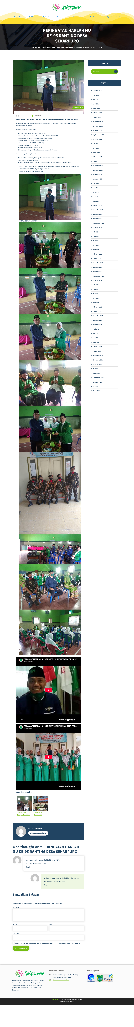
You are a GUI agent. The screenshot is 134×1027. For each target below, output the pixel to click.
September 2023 (98, 223)
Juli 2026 (96, 95)
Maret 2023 (96, 250)
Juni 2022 (96, 289)
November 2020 (98, 360)
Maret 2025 (96, 152)
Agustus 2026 (97, 91)
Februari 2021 (97, 347)
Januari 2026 (97, 117)
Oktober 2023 (97, 219)
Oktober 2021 (97, 325)
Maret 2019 (96, 391)
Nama (15, 924)
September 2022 (98, 276)
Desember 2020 (98, 355)
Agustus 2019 (97, 382)
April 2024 (96, 197)
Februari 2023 (97, 254)
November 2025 (98, 126)
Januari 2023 (97, 258)
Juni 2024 (96, 188)
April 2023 (96, 245)
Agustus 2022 (97, 280)
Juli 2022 (96, 285)
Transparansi (77, 17)
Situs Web (16, 934)
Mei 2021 (95, 333)
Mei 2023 (95, 241)
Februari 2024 (97, 205)
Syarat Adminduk (113, 17)
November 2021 (98, 320)
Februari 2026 (97, 113)
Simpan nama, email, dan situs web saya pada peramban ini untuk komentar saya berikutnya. (47, 943)
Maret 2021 (96, 342)
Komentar (17, 907)
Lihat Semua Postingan (38, 833)
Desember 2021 (98, 316)
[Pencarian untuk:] (104, 71)
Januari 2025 (97, 161)
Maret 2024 (96, 201)
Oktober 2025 (97, 130)
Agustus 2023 (97, 227)
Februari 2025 (97, 157)
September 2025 (98, 135)
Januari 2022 (97, 311)
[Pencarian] (116, 71)
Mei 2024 (95, 192)
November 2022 (98, 267)
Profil (31, 17)
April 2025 (96, 148)
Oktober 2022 (97, 272)
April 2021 (96, 338)
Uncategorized (49, 47)
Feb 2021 (79, 107)
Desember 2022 (98, 263)
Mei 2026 (95, 99)
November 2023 (98, 214)
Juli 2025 (96, 144)
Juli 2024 (96, 183)
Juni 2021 (96, 329)
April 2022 (96, 298)
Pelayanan (60, 17)
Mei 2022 (95, 294)
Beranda (17, 17)
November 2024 (98, 170)
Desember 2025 (98, 122)
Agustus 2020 (97, 364)
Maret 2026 (96, 108)
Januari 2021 (97, 351)
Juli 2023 (96, 232)
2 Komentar (37, 116)
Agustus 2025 (97, 139)
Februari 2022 (97, 307)
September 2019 (98, 378)
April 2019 (96, 386)
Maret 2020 (96, 373)
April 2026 (96, 104)
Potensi (46, 17)
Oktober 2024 (97, 174)
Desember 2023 (98, 210)
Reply (28, 867)
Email (51, 924)
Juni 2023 (96, 236)
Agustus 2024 (97, 179)
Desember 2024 (98, 166)
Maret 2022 (96, 302)
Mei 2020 (95, 369)
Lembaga (93, 17)
